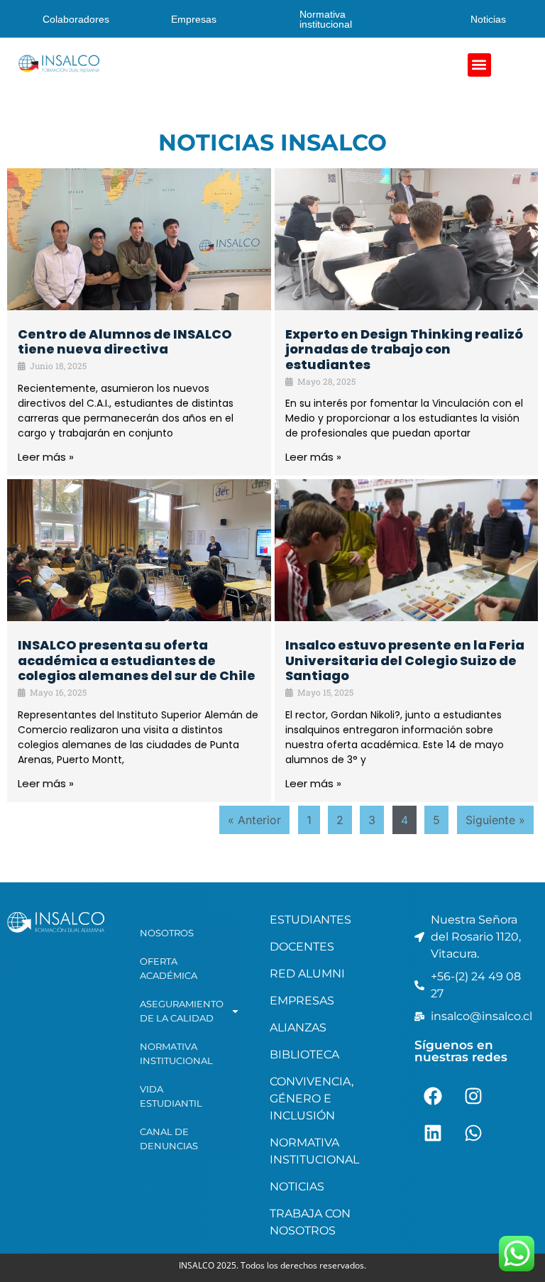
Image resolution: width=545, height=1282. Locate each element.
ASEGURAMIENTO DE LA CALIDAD (182, 1011)
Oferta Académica (168, 968)
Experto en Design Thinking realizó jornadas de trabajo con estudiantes (404, 349)
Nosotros (167, 932)
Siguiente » (495, 820)
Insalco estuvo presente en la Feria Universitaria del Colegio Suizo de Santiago (404, 660)
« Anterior (254, 820)
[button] (479, 65)
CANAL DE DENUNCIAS (169, 1138)
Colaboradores (76, 19)
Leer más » (46, 456)
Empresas (193, 19)
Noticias (488, 19)
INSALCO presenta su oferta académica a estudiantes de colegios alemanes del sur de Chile (136, 660)
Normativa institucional (325, 19)
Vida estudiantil (171, 1096)
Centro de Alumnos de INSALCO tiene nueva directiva (125, 341)
